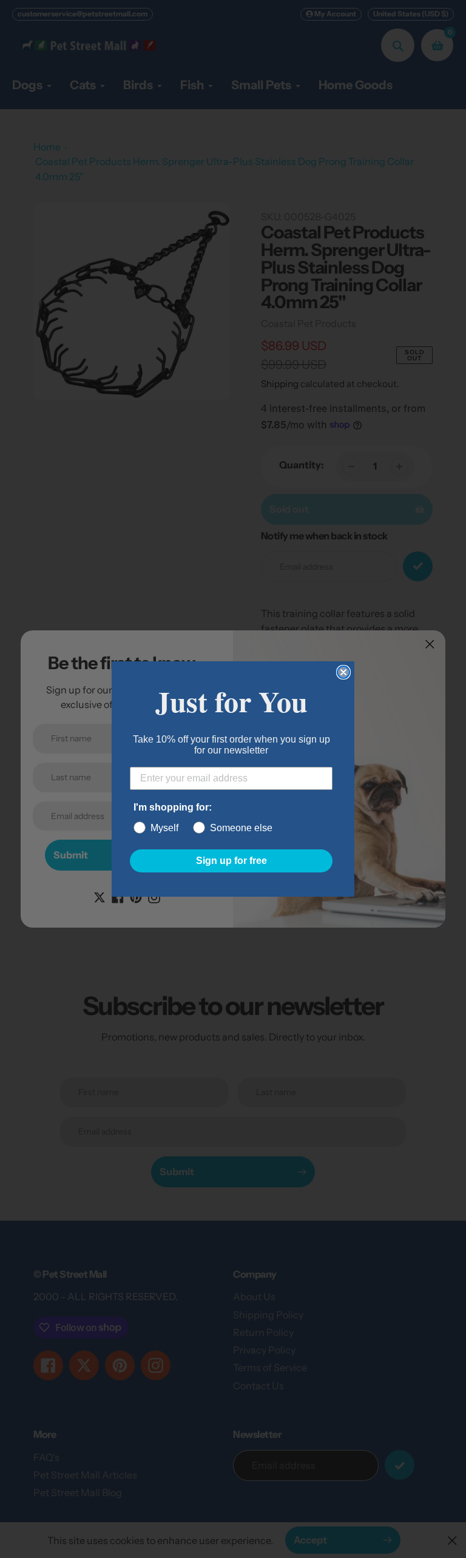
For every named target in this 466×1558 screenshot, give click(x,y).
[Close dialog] (343, 672)
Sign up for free (231, 860)
